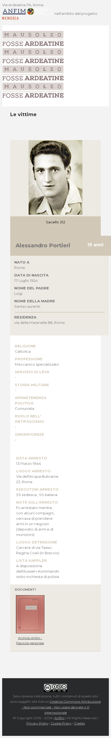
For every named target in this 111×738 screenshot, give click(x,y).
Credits (79, 723)
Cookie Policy (61, 723)
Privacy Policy (37, 723)
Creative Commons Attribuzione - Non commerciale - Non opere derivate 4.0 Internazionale (61, 707)
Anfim (59, 718)
